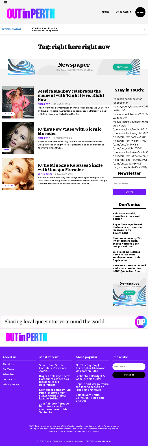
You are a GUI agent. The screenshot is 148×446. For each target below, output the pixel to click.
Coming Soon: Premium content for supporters (45, 29)
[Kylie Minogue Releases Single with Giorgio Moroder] (18, 174)
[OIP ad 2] (74, 322)
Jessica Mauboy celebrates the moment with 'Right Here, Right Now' (71, 95)
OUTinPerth (44, 104)
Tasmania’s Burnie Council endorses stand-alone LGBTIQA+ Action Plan (129, 268)
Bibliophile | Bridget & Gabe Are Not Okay (90, 377)
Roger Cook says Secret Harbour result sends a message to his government (127, 228)
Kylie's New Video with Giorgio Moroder (70, 131)
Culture (8, 113)
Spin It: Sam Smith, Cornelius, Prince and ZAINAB (126, 216)
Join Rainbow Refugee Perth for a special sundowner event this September (126, 256)
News (6, 149)
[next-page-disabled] (145, 30)
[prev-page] (30, 30)
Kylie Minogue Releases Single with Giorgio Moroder (70, 167)
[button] (106, 12)
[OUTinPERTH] (31, 13)
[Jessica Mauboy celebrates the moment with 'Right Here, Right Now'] (18, 102)
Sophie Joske (45, 174)
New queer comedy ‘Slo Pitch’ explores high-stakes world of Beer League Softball (127, 242)
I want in (129, 192)
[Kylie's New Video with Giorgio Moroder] (18, 138)
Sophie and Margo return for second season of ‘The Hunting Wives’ (92, 387)
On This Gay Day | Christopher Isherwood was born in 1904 (91, 368)
